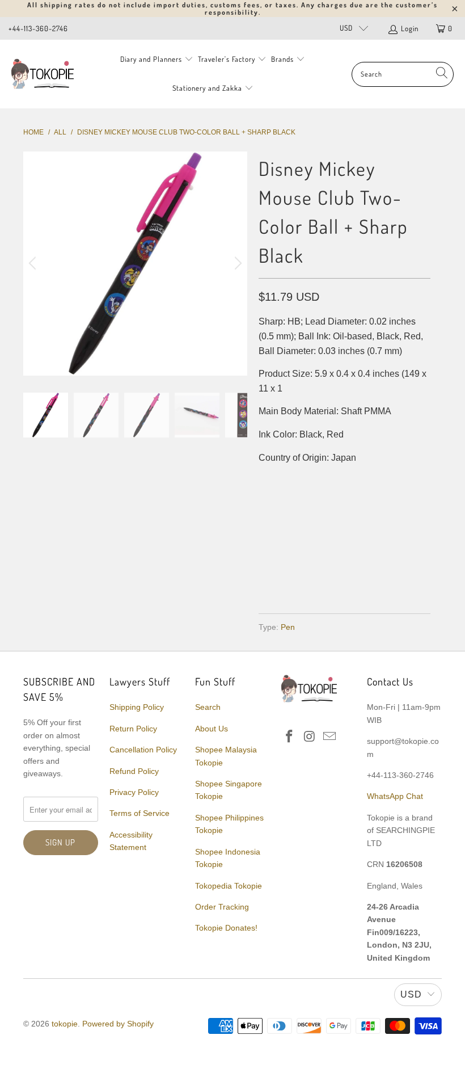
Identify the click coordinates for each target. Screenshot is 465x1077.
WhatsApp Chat (395, 796)
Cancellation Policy (143, 749)
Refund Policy (134, 771)
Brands (282, 59)
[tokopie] (42, 74)
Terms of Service (139, 813)
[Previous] (34, 264)
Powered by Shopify (118, 1023)
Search (208, 707)
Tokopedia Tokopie (228, 885)
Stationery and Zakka (207, 87)
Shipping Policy (136, 707)
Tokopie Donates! (226, 927)
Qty (266, 480)
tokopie (65, 1023)
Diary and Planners (151, 59)
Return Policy (133, 728)
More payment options (386, 570)
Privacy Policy (134, 792)
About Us (211, 728)
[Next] (236, 264)
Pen (288, 627)
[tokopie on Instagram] (309, 737)
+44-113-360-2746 (38, 28)
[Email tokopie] (330, 737)
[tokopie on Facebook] (289, 737)
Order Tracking (222, 906)
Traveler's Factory (227, 59)
